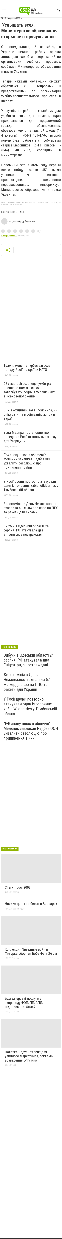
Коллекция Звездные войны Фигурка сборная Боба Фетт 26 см (31, 951)
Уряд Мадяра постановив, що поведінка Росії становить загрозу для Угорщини (30, 436)
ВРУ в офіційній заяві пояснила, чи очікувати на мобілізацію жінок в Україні (30, 414)
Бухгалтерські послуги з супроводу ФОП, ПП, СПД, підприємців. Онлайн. (24, 1002)
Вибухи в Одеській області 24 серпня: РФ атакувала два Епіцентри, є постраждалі (26, 530)
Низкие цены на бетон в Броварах (31, 904)
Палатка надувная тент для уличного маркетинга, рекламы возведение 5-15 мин (29, 1056)
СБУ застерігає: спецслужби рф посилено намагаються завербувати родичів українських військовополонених (29, 389)
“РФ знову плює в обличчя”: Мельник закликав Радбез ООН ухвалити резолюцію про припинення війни (27, 461)
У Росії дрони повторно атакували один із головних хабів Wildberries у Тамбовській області (31, 485)
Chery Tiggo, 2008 (18, 887)
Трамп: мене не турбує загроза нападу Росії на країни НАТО (27, 367)
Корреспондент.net (12, 212)
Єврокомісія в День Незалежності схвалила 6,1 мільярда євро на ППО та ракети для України (31, 508)
